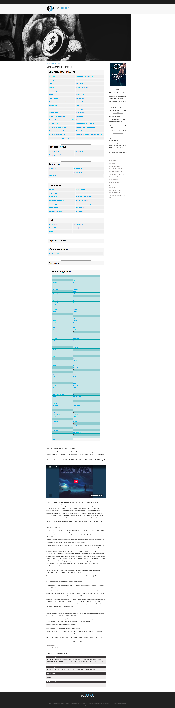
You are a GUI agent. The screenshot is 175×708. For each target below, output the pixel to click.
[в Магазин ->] (118, 63)
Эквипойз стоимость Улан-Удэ (117, 196)
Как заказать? (51, 1)
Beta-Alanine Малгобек (56, 63)
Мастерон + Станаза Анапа (53, 647)
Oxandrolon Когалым (51, 645)
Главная (48, 63)
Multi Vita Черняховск (116, 171)
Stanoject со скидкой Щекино (115, 186)
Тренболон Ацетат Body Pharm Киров (117, 175)
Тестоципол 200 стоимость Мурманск (55, 648)
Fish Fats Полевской (115, 182)
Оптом (76, 1)
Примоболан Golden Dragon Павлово (115, 191)
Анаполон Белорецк (114, 160)
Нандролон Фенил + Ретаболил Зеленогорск (116, 167)
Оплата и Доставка (61, 1)
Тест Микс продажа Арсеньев (113, 179)
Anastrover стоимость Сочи (53, 650)
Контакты (83, 1)
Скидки (70, 1)
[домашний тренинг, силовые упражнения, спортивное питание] (60, 6)
